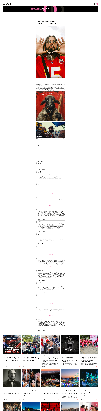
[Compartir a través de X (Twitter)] (38, 145)
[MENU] (96, 4)
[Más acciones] (64, 163)
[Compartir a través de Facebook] (36, 145)
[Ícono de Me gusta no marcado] (38, 169)
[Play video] (50, 130)
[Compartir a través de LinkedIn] (40, 145)
